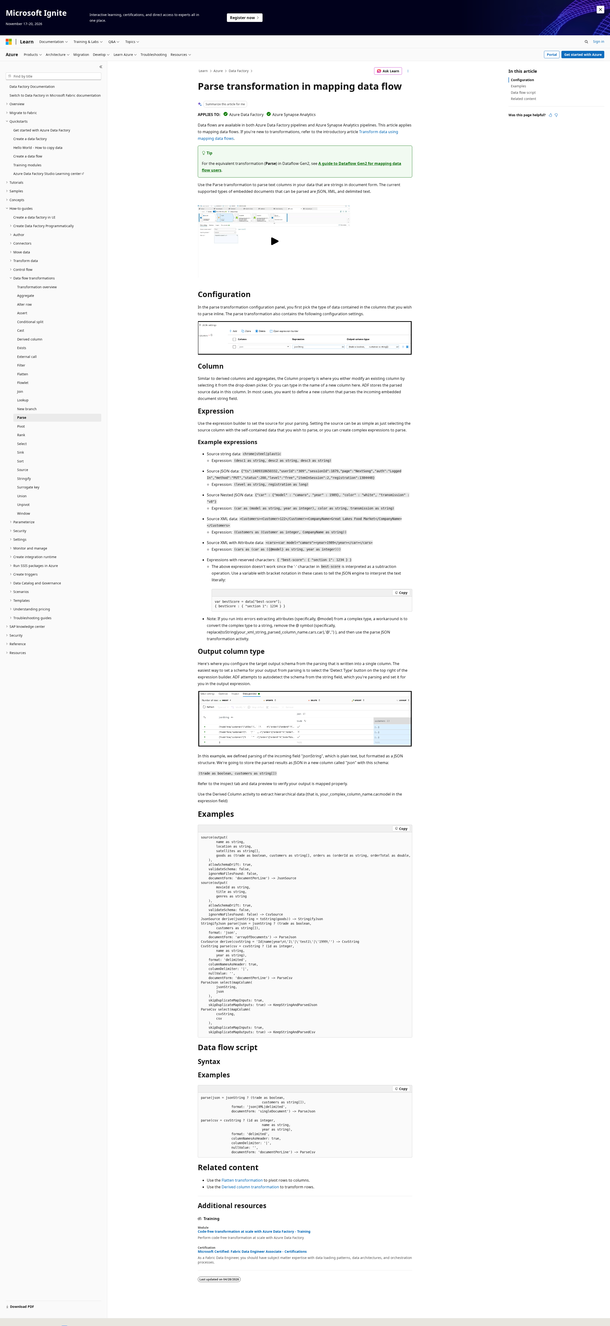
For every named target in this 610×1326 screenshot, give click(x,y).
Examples (518, 86)
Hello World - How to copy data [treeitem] (37, 147)
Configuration (522, 80)
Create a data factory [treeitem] (30, 138)
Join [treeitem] (20, 391)
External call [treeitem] (27, 356)
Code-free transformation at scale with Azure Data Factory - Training (254, 1231)
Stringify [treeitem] (24, 478)
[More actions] (408, 71)
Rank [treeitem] (21, 435)
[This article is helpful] (550, 115)
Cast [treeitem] (20, 330)
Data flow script (523, 92)
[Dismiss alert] (600, 9)
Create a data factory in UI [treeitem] (34, 217)
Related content (523, 98)
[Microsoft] (9, 42)
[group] (305, 935)
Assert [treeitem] (22, 313)
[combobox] (53, 76)
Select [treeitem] (22, 443)
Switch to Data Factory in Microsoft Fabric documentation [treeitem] (55, 95)
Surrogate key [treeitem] (28, 487)
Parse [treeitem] (21, 417)
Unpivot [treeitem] (23, 504)
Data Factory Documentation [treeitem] (32, 86)
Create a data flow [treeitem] (27, 156)
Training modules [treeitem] (27, 165)
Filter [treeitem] (21, 365)
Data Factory (239, 70)
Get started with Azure (583, 54)
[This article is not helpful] (556, 115)
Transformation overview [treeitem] (37, 287)
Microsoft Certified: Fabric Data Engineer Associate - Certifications (252, 1251)
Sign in (598, 41)
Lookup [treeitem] (23, 400)
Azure (218, 70)
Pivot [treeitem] (21, 426)
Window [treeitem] (23, 513)
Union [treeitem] (22, 496)
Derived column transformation (250, 1187)
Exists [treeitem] (21, 348)
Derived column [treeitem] (29, 339)
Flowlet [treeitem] (22, 382)
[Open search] (586, 41)
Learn (203, 70)
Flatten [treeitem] (22, 374)
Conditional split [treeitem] (30, 322)
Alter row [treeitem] (24, 304)
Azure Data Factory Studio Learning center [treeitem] (47, 173)
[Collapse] (101, 67)
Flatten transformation (242, 1180)
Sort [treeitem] (20, 461)
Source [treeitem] (22, 469)
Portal (552, 54)
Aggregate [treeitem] (25, 295)
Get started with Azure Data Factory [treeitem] (41, 130)
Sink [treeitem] (20, 452)
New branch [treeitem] (27, 409)
